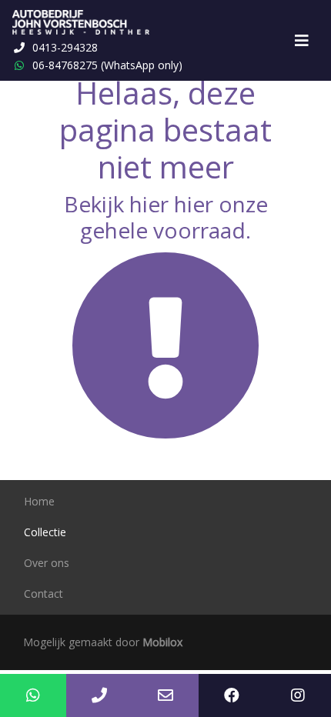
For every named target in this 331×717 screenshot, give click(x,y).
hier (149, 203)
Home (39, 501)
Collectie (45, 532)
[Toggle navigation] (302, 40)
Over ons (46, 562)
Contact (43, 593)
